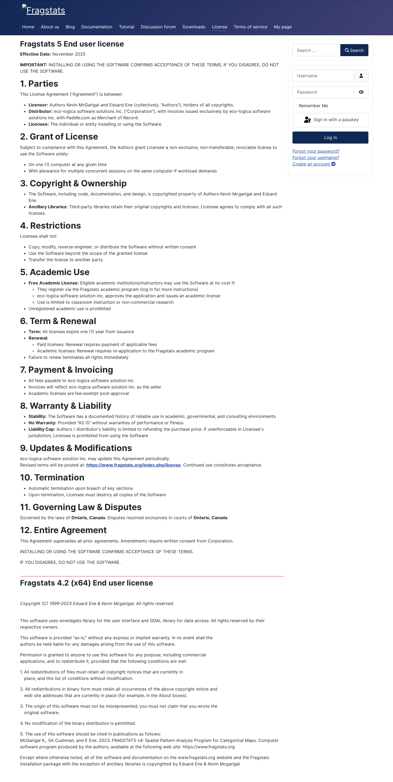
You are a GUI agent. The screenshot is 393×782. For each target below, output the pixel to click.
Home (28, 26)
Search (357, 50)
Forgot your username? (315, 157)
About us (50, 26)
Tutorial (126, 26)
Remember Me (313, 105)
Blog (70, 26)
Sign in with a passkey (335, 119)
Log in (330, 137)
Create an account (311, 164)
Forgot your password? (316, 151)
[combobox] (316, 50)
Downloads (194, 26)
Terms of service (250, 26)
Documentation (96, 26)
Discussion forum (158, 26)
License (219, 26)
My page (283, 26)
